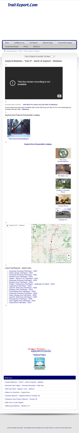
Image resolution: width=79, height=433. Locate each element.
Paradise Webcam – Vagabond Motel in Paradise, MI (22, 395)
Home (7, 43)
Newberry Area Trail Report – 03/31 (21, 282)
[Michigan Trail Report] (5, 51)
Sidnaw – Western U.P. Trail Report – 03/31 (23, 278)
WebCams (36, 46)
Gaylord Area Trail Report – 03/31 (20, 286)
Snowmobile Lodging (65, 43)
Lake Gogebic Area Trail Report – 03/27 (22, 301)
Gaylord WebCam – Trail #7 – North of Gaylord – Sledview (24, 382)
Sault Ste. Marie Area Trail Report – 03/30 (23, 288)
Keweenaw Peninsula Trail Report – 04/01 (23, 275)
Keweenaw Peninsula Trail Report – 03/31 (23, 280)
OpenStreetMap (68, 262)
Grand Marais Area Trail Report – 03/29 (22, 291)
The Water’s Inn (63, 176)
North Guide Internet (66, 427)
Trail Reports (34, 43)
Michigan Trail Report (22, 4)
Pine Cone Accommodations (63, 160)
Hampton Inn (63, 220)
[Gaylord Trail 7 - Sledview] (51, 242)
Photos (26, 46)
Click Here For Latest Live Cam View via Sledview (40, 104)
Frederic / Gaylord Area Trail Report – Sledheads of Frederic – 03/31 (32, 284)
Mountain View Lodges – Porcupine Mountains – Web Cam (24, 385)
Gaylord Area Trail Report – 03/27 (20, 302)
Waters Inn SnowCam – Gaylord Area (17, 392)
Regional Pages (48, 43)
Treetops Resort (63, 206)
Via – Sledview (23, 109)
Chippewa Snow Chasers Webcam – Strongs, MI (21, 399)
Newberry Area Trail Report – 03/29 (21, 289)
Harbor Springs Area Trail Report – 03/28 (22, 295)
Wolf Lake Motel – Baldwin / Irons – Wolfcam (19, 389)
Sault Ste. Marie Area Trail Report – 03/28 (23, 297)
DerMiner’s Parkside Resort (63, 191)
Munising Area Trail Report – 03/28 (20, 299)
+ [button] (68, 255)
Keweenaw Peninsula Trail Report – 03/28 (23, 293)
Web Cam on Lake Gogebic (14, 402)
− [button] (68, 258)
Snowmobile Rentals (11, 46)
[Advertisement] (47, 24)
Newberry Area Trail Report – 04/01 (21, 276)
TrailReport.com (19, 43)
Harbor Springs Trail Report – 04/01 (21, 273)
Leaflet (57, 262)
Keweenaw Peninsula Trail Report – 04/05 (23, 271)
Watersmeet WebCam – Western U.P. (17, 406)
